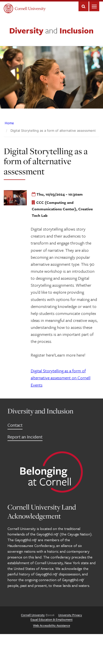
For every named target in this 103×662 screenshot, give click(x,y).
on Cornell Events (60, 378)
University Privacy (70, 615)
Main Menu (94, 6)
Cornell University (33, 615)
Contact (15, 425)
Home (9, 123)
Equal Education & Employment (51, 619)
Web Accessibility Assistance (51, 625)
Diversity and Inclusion (40, 411)
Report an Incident (25, 436)
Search (83, 6)
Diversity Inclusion (51, 30)
